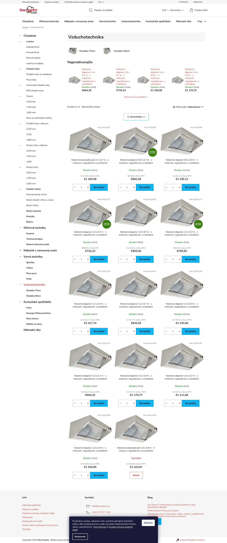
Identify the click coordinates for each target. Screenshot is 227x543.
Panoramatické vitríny (36, 194)
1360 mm (31, 112)
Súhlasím (148, 522)
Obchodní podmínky (30, 2)
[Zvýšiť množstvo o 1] (88, 187)
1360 (29, 161)
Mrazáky (30, 216)
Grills (29, 278)
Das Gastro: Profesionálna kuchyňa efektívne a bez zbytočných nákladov (171, 506)
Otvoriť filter (136, 116)
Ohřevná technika (35, 228)
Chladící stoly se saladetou (39, 74)
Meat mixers (32, 318)
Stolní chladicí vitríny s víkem (40, 200)
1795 (29, 134)
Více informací (99, 526)
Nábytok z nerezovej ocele (40, 250)
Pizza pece (31, 273)
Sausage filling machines (38, 313)
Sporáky (30, 262)
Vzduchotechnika (34, 284)
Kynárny (30, 233)
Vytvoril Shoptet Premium (192, 539)
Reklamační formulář (32, 521)
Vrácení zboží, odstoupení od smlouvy (40, 525)
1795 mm (31, 107)
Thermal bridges (34, 239)
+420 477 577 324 (100, 512)
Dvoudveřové (32, 52)
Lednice (30, 41)
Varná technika (33, 256)
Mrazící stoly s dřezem (36, 145)
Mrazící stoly (32, 167)
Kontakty (26, 529)
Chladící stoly (32, 68)
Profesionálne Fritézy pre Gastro (162, 511)
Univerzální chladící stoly (38, 85)
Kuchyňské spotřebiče (37, 302)
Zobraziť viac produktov (135, 97)
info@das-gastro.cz (100, 506)
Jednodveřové (32, 47)
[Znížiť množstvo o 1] (75, 187)
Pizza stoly (31, 79)
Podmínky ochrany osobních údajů (79, 2)
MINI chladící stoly (35, 90)
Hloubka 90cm (33, 295)
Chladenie (30, 36)
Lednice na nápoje (34, 63)
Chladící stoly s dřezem (37, 123)
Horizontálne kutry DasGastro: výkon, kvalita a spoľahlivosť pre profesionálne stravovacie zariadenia (175, 515)
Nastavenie (80, 536)
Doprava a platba (52, 2)
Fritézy (29, 267)
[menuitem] (28, 21)
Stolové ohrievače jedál (37, 244)
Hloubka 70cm (33, 290)
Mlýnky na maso (34, 324)
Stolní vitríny (32, 205)
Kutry (29, 307)
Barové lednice (33, 57)
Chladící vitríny (33, 189)
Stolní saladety (33, 211)
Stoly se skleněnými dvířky (39, 118)
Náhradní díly (32, 330)
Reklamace (27, 517)
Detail (136, 475)
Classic (29, 96)
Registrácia (197, 2)
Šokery (29, 221)
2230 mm (31, 101)
